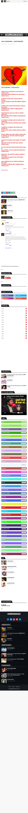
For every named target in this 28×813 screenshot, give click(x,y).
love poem (13, 489)
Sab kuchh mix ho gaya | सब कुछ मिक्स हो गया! (16, 199)
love (13, 486)
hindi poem (13, 464)
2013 (14, 308)
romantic (13, 511)
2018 (14, 320)
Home (2, 38)
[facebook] (7, 295)
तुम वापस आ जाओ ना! (10, 679)
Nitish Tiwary (4, 44)
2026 (14, 338)
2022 (14, 329)
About (13, 686)
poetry (13, 500)
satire (13, 518)
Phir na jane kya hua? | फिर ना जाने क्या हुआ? (15, 659)
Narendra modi (13, 436)
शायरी (13, 550)
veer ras (13, 532)
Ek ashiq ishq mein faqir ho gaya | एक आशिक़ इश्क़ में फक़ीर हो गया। (16, 375)
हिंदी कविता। (13, 553)
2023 (14, 331)
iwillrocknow (13, 475)
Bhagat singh (13, 425)
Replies (7, 230)
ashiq (13, 439)
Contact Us (18, 686)
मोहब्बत (13, 546)
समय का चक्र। (9, 627)
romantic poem (13, 514)
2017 (14, 317)
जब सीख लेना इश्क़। (10, 561)
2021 (14, 326)
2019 (14, 322)
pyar (13, 504)
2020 (14, 324)
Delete (9, 228)
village (13, 536)
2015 (14, 313)
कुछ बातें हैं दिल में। (10, 380)
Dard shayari (13, 432)
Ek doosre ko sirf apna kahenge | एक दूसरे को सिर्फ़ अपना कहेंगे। (16, 654)
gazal (13, 461)
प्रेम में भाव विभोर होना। (10, 572)
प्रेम (13, 543)
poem (13, 496)
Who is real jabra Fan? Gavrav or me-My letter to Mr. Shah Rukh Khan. (15, 674)
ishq (13, 471)
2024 (14, 333)
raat (13, 507)
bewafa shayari (13, 443)
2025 (14, 335)
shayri (13, 525)
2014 (14, 311)
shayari (13, 521)
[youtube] (20, 298)
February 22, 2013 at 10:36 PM (11, 234)
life (13, 482)
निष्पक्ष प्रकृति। (9, 205)
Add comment (8, 248)
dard (13, 450)
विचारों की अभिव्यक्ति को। (11, 648)
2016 (14, 315)
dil (13, 454)
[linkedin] (20, 619)
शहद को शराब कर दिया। (11, 583)
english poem (13, 457)
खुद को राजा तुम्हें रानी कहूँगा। (11, 668)
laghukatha (13, 479)
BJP (13, 422)
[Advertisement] (14, 18)
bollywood (13, 447)
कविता (13, 539)
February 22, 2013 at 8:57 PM (11, 223)
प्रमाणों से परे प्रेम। (10, 210)
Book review (13, 429)
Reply (6, 228)
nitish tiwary (13, 493)
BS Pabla (7, 222)
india (13, 468)
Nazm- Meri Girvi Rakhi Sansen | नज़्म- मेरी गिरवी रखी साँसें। (16, 386)
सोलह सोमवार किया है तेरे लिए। (12, 566)
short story (13, 528)
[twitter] (20, 295)
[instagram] (7, 298)
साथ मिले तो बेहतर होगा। (11, 577)
